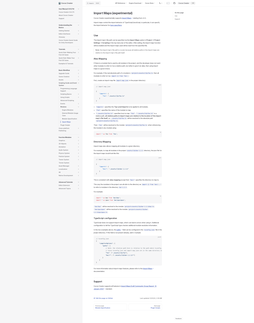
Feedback (179, 318)
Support (177, 19)
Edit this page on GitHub (104, 298)
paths (119, 230)
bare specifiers (116, 25)
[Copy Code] (159, 87)
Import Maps (126, 18)
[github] (174, 3)
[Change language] (161, 3)
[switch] (168, 3)
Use (176, 16)
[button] (69, 9)
